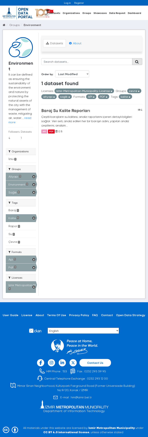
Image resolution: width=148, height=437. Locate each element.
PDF (51, 131)
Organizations (71, 12)
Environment (32, 25)
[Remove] (111, 91)
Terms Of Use (56, 315)
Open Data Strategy (130, 315)
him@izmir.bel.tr (81, 397)
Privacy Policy (79, 315)
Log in (67, 2)
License (26, 315)
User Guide (10, 315)
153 (64, 371)
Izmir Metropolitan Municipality (111, 428)
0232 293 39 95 (95, 371)
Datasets (54, 12)
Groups (86, 12)
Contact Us (95, 363)
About (76, 43)
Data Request (117, 12)
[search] (137, 61)
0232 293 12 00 (97, 378)
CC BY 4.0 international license (66, 432)
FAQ (95, 315)
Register (79, 2)
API (44, 131)
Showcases (100, 12)
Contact (107, 315)
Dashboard (134, 12)
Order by (47, 74)
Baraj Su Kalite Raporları (65, 110)
